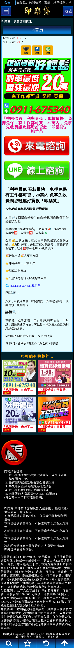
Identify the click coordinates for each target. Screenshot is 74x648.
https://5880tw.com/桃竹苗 (25, 285)
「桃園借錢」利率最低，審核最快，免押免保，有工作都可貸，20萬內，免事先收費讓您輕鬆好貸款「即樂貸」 (37, 11)
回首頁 (37, 29)
